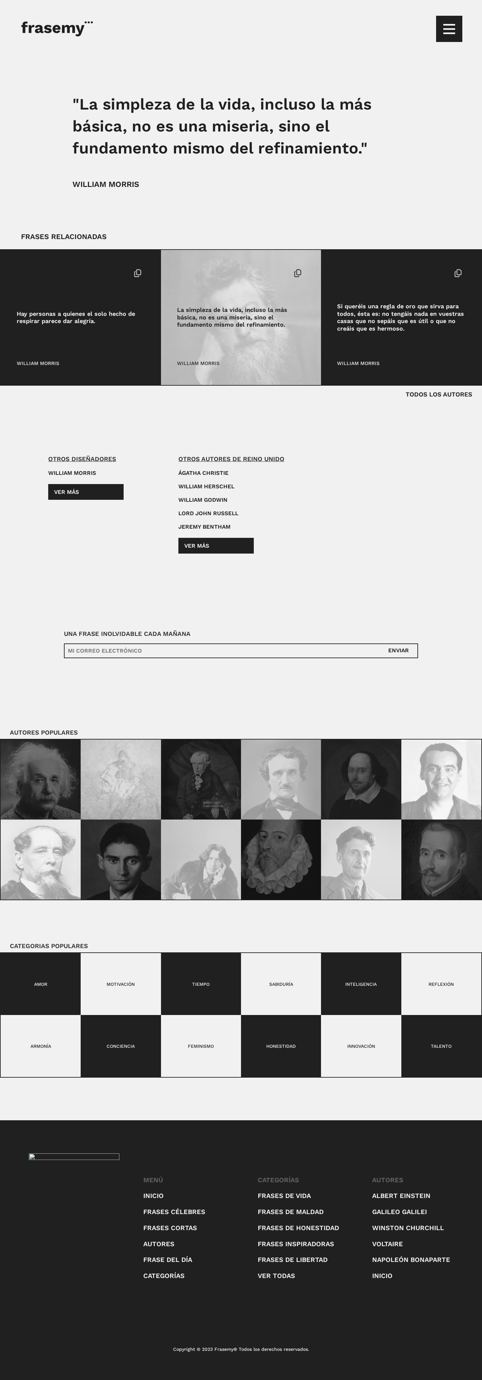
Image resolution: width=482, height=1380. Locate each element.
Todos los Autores (439, 394)
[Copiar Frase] (138, 274)
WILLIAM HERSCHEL (206, 486)
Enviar (398, 650)
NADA (369, 273)
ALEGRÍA (27, 273)
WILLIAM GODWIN (203, 500)
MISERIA (187, 273)
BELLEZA (348, 273)
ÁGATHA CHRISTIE (203, 473)
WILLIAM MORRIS (105, 184)
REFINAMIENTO (219, 273)
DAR (46, 273)
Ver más (66, 492)
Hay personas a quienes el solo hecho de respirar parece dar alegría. (76, 317)
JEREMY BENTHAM (204, 526)
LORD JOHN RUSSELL (208, 513)
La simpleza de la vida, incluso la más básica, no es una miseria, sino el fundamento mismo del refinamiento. (232, 317)
